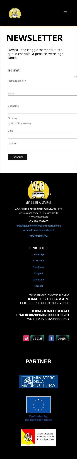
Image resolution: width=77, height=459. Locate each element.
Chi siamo (38, 260)
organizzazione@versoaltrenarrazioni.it (38, 225)
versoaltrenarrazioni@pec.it (38, 230)
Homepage (39, 254)
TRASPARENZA (39, 236)
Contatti (38, 285)
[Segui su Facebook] (51, 338)
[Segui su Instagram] (26, 338)
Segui (37, 338)
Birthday (12, 118)
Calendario (39, 279)
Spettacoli (38, 267)
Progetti (38, 273)
